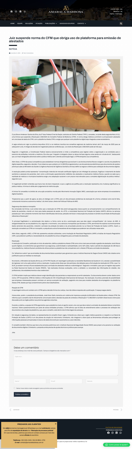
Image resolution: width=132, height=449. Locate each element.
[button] (116, 445)
